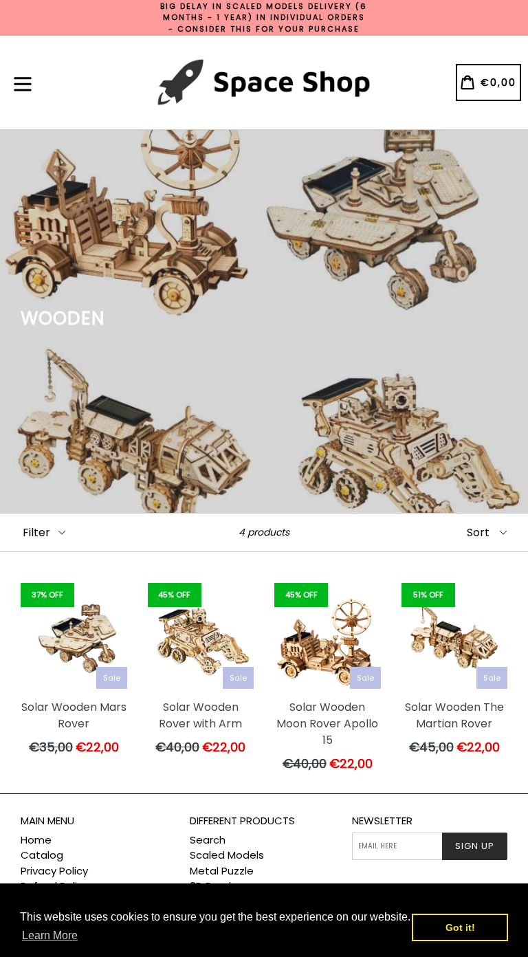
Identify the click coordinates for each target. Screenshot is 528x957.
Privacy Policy (54, 871)
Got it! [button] (460, 927)
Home (36, 840)
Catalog (42, 855)
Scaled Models (227, 855)
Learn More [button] (50, 935)
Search (208, 840)
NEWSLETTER (382, 821)
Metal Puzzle (222, 871)
